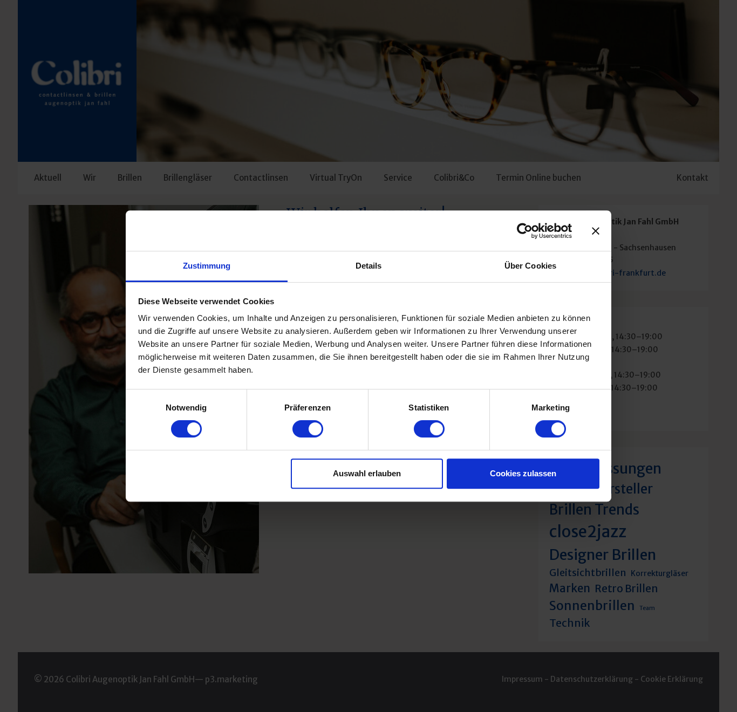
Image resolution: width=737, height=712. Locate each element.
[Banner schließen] (595, 231)
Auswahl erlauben (367, 473)
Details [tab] (369, 265)
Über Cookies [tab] (530, 265)
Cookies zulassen (523, 473)
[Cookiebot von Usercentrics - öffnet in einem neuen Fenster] (524, 231)
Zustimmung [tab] (207, 265)
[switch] (307, 428)
